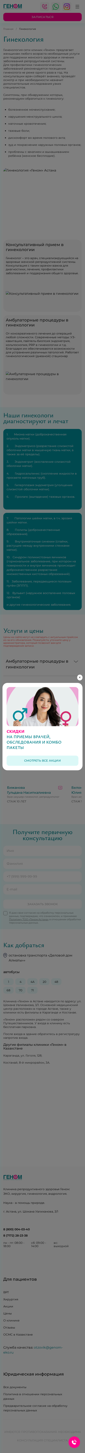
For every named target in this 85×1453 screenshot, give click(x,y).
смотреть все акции (42, 760)
